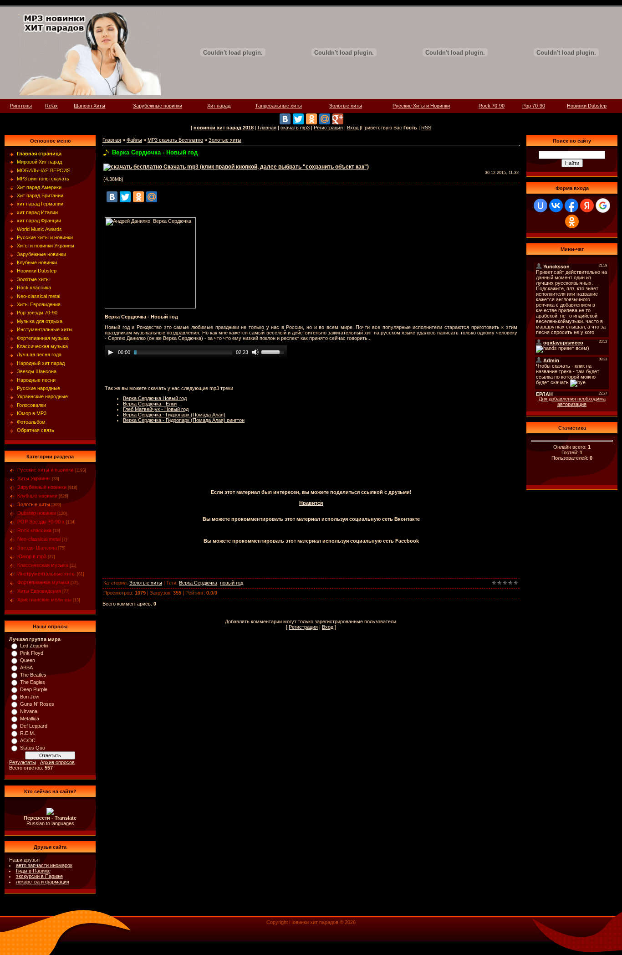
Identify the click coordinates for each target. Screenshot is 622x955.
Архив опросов (57, 762)
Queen (27, 660)
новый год (231, 582)
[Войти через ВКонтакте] (556, 205)
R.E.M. (27, 733)
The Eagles (32, 682)
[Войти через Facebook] (571, 205)
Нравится (311, 503)
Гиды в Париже (33, 870)
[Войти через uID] (540, 205)
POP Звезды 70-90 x (41, 521)
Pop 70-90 (533, 105)
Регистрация (328, 127)
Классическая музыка (42, 565)
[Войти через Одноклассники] (572, 221)
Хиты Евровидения (39, 591)
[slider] (274, 351)
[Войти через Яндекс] (587, 205)
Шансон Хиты (89, 105)
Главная (267, 127)
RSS (426, 127)
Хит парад (218, 105)
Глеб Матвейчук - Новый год (156, 409)
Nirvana (28, 711)
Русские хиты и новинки (45, 469)
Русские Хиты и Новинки (421, 105)
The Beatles (33, 675)
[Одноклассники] (311, 118)
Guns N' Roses (37, 704)
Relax (51, 105)
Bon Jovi (29, 696)
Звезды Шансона (37, 547)
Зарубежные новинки (157, 105)
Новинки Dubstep (587, 105)
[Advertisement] (311, 464)
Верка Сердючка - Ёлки (150, 403)
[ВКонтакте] (285, 118)
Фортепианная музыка (43, 582)
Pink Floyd (31, 653)
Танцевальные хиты (278, 105)
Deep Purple (33, 689)
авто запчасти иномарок (44, 865)
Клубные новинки (37, 495)
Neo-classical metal (39, 539)
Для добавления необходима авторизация (572, 401)
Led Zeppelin (34, 645)
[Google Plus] (337, 118)
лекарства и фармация (42, 881)
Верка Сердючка (198, 582)
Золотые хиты (345, 105)
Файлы (134, 140)
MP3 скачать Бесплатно (175, 140)
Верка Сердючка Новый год (155, 398)
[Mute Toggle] (255, 352)
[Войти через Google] (603, 205)
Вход (352, 127)
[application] (196, 352)
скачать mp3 (295, 127)
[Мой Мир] (324, 118)
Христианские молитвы (44, 599)
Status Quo (32, 747)
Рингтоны (21, 105)
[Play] (110, 352)
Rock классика (34, 530)
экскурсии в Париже (39, 876)
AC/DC (28, 740)
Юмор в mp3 (31, 556)
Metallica (29, 718)
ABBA (26, 667)
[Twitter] (298, 118)
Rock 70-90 (492, 105)
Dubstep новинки (36, 513)
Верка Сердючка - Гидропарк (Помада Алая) (174, 414)
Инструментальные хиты (46, 573)
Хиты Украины (34, 478)
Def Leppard (33, 726)
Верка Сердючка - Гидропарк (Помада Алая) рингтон (184, 420)
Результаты (22, 762)
